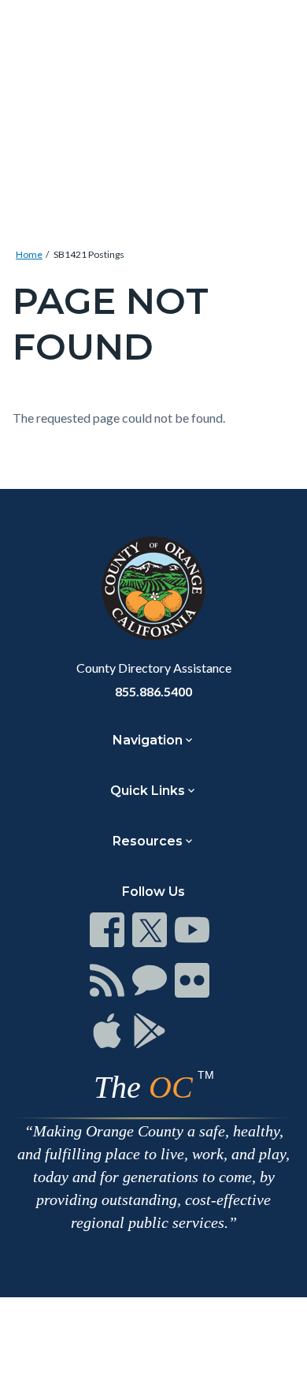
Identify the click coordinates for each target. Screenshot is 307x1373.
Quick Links (147, 790)
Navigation (148, 740)
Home (29, 254)
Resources (148, 841)
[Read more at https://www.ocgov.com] (153, 588)
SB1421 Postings (89, 254)
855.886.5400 (153, 691)
